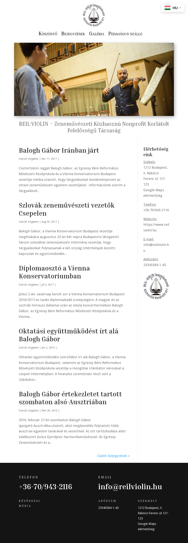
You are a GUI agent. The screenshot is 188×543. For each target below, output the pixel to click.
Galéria (96, 33)
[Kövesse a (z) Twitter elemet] (29, 517)
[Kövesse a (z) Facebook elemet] (22, 517)
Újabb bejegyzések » (113, 455)
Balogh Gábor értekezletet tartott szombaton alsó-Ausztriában (70, 398)
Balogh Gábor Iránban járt (59, 150)
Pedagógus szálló (125, 33)
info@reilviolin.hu (130, 486)
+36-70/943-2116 (45, 486)
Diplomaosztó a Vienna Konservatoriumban (54, 272)
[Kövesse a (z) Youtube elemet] (36, 517)
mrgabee (33, 158)
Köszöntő (48, 33)
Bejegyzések (73, 33)
